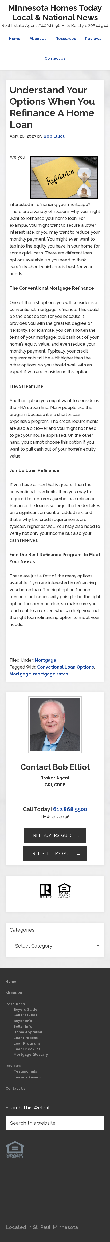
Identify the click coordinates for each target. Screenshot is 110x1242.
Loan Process (26, 1038)
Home (11, 982)
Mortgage (45, 660)
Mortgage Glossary (31, 1055)
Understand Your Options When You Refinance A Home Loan (52, 107)
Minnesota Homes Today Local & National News (55, 12)
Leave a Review (27, 1077)
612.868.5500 (70, 809)
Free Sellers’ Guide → (55, 853)
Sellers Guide (26, 1015)
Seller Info (23, 1027)
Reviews (13, 1066)
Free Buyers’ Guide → (55, 835)
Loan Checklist (27, 1049)
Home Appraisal (28, 1032)
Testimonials (25, 1071)
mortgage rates (50, 674)
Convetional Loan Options (65, 667)
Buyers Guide (25, 1010)
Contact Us (15, 1088)
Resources (15, 1004)
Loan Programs (27, 1043)
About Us (14, 993)
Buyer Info (23, 1021)
